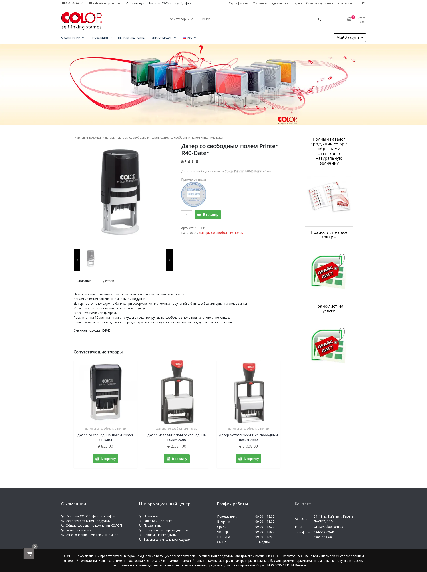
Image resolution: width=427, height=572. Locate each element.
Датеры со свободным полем (138, 137)
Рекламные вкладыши (160, 535)
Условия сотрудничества (270, 3)
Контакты (345, 3)
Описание (84, 281)
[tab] (84, 281)
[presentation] (77, 260)
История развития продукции (88, 521)
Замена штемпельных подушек (167, 539)
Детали (108, 281)
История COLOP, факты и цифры (91, 516)
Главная (79, 137)
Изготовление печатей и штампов (92, 535)
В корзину (210, 214)
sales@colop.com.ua (106, 3)
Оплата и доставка (319, 3)
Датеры (110, 137)
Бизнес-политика (79, 530)
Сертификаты (238, 3)
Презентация (153, 525)
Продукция (94, 137)
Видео (297, 3)
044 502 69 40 (74, 3)
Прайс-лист (152, 516)
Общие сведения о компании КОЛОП (94, 525)
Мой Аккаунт (348, 37)
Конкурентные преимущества (166, 530)
